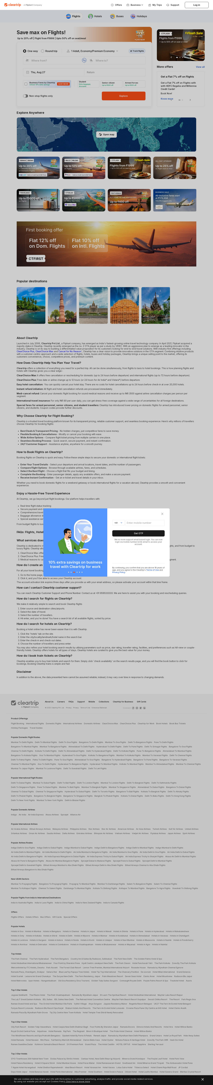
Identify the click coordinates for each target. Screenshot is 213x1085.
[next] (104, 542)
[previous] (46, 542)
